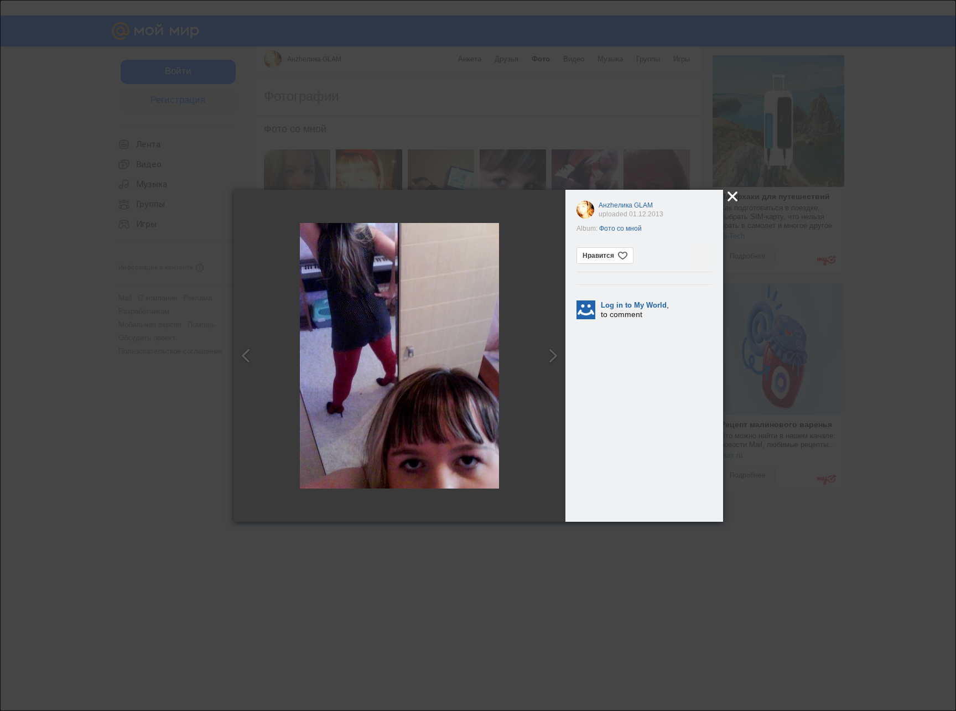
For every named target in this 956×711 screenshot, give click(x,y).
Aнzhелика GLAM (626, 205)
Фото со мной (620, 228)
